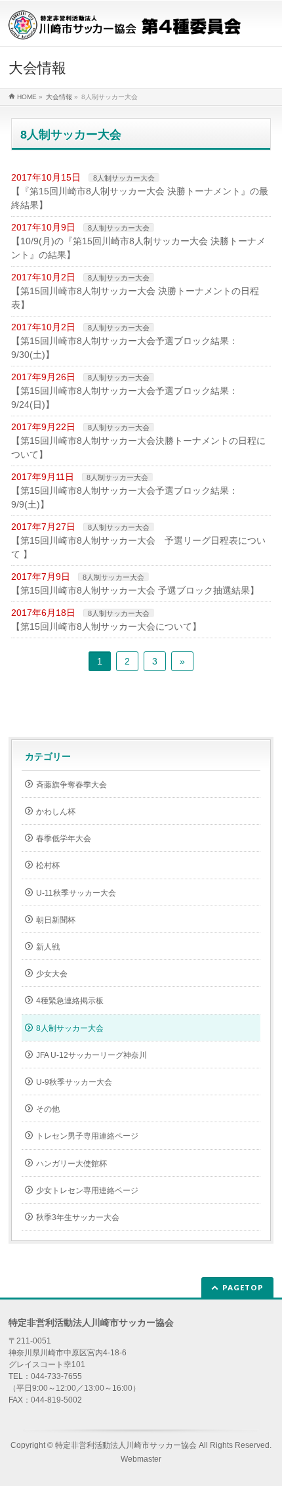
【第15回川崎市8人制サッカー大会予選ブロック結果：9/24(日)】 (124, 397)
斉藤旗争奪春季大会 (71, 784)
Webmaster (141, 1459)
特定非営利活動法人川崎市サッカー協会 (126, 1445)
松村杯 (48, 865)
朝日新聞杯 (55, 920)
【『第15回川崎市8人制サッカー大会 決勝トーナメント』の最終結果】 (139, 198)
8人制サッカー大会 (124, 178)
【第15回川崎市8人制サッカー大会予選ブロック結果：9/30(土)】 (124, 348)
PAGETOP (243, 1287)
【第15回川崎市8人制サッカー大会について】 (106, 626)
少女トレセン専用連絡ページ (87, 1190)
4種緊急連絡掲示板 (70, 1000)
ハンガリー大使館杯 (71, 1163)
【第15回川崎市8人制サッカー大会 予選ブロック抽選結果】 (135, 590)
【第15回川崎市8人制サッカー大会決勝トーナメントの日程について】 (138, 447)
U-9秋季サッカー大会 (74, 1082)
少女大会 (52, 973)
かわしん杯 (55, 811)
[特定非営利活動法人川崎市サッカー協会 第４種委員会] (125, 24)
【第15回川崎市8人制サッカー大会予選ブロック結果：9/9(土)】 (124, 497)
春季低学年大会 (63, 838)
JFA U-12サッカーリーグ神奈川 (91, 1055)
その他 (48, 1109)
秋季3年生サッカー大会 (77, 1217)
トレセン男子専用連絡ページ (87, 1136)
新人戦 (48, 946)
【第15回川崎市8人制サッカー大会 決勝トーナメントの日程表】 (135, 298)
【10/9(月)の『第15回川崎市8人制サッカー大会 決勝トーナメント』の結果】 (138, 248)
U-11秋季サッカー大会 (76, 893)
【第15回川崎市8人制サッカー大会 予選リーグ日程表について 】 (138, 547)
